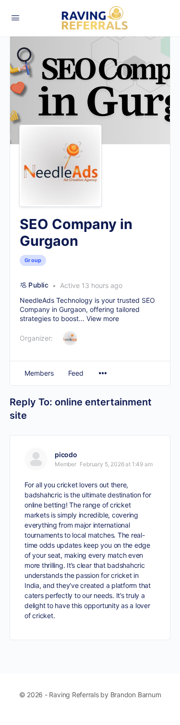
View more (102, 318)
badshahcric (43, 495)
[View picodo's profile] (36, 459)
